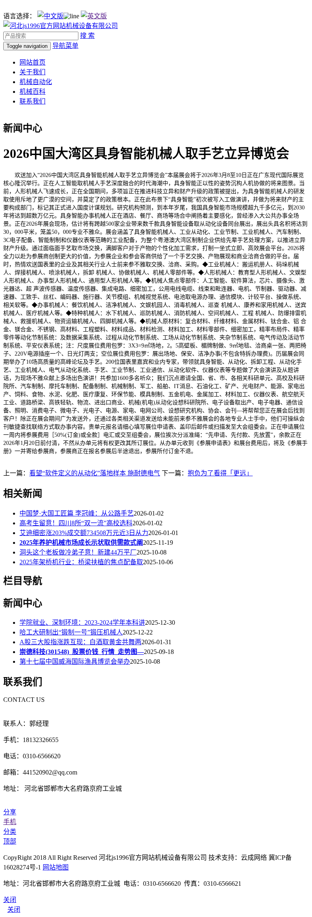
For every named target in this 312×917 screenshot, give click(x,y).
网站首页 (33, 62)
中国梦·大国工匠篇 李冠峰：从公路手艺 (77, 513)
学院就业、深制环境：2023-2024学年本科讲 (82, 622)
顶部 (9, 841)
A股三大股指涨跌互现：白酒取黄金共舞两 (80, 642)
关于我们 (33, 72)
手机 (9, 821)
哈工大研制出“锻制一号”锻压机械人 (71, 632)
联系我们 (33, 101)
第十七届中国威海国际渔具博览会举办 (75, 661)
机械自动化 (36, 81)
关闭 (13, 909)
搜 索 (87, 35)
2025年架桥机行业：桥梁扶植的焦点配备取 (81, 562)
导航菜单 (65, 45)
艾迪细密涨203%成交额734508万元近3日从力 (84, 532)
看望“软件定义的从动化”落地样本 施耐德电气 (94, 473)
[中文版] (50, 16)
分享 (9, 812)
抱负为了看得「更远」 (220, 473)
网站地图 (56, 867)
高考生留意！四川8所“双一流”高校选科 (76, 523)
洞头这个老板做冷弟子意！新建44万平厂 (78, 552)
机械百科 (33, 91)
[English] (94, 16)
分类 (9, 831)
